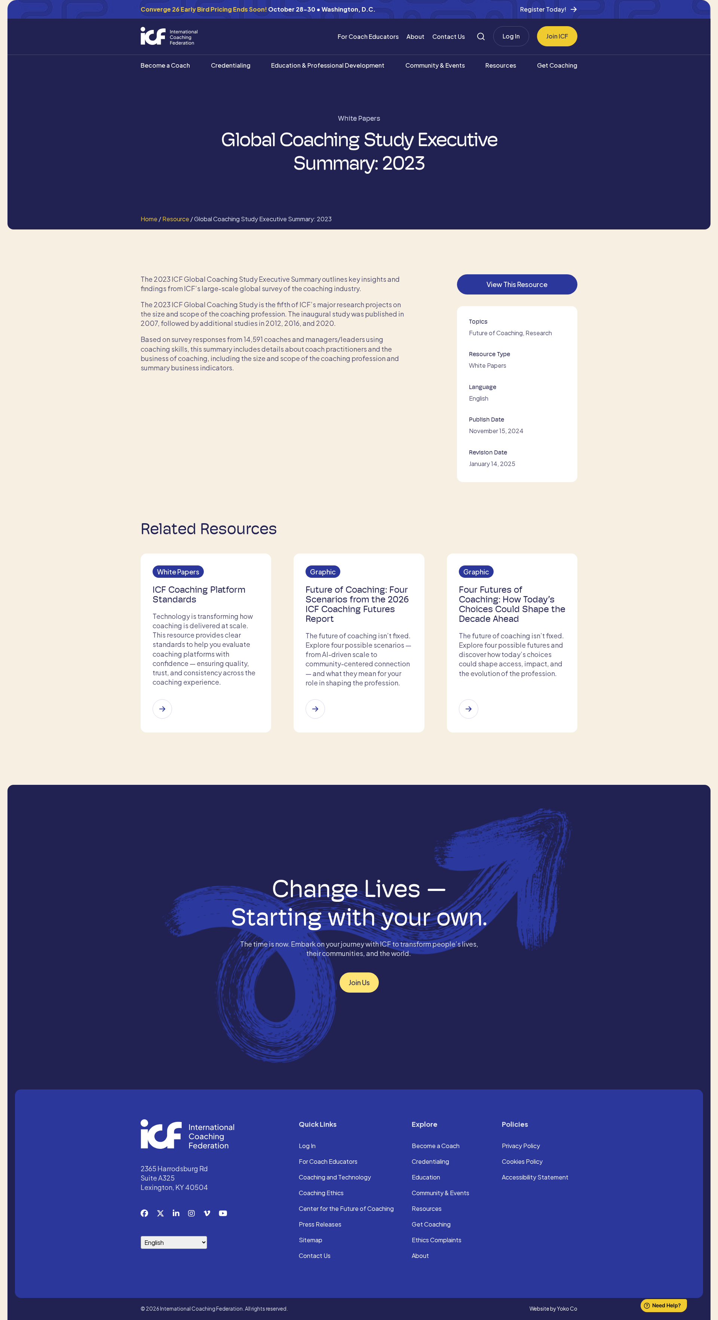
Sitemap (310, 1240)
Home (149, 219)
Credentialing (231, 65)
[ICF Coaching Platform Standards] (162, 709)
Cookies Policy (522, 1162)
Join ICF (557, 36)
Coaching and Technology (335, 1177)
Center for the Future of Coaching (346, 1209)
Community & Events (435, 65)
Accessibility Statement (535, 1177)
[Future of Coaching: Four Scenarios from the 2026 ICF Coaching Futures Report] (315, 709)
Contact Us (448, 36)
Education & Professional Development (327, 65)
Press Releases (320, 1224)
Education (426, 1177)
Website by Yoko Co (553, 1308)
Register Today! (543, 9)
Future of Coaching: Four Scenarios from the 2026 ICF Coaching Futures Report (357, 604)
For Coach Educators (368, 36)
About (415, 36)
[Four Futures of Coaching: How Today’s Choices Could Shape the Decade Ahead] (468, 709)
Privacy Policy (521, 1146)
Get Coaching (557, 65)
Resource (175, 219)
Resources (500, 65)
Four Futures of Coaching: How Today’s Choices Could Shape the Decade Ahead (512, 604)
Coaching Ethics (321, 1193)
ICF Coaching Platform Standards (199, 595)
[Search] (480, 36)
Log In (511, 36)
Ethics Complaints (436, 1240)
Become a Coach (165, 65)
